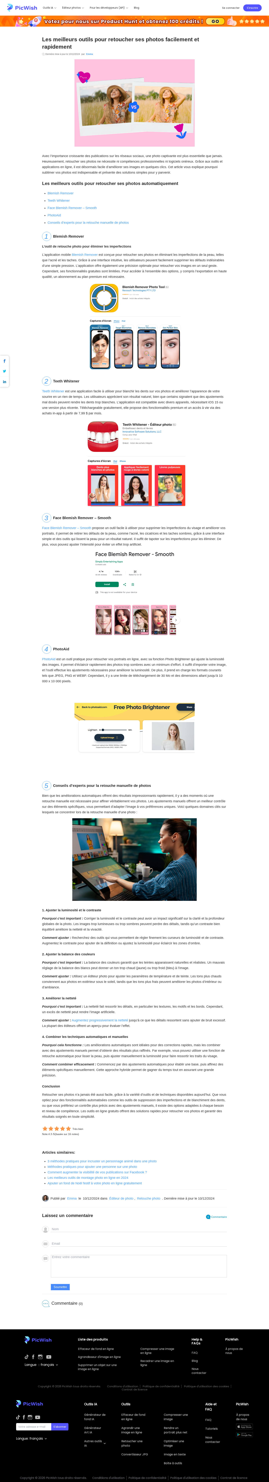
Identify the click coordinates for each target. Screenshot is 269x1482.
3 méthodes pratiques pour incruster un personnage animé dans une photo (102, 1161)
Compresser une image (176, 1417)
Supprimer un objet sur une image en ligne (97, 1367)
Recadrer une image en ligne (157, 1363)
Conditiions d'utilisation (108, 1478)
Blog (136, 8)
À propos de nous (234, 1351)
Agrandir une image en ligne (131, 1430)
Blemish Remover (61, 193)
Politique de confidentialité (161, 1386)
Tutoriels (211, 1429)
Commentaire (217, 1216)
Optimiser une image (174, 1443)
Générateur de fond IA (95, 1417)
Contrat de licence (134, 1389)
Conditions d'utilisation (122, 1386)
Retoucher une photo (132, 1443)
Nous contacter (199, 1371)
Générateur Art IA (92, 1430)
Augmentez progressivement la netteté (100, 1020)
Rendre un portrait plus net (175, 1430)
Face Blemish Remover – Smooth (72, 208)
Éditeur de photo (121, 1198)
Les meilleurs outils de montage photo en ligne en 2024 (88, 1178)
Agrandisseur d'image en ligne (99, 1357)
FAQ (195, 1353)
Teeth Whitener (59, 200)
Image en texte (175, 1454)
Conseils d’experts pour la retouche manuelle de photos (88, 222)
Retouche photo (148, 1198)
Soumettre (60, 1287)
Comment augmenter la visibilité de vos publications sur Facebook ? (97, 1172)
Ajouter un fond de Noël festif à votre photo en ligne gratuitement (95, 1183)
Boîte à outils (173, 1463)
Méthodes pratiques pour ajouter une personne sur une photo (92, 1167)
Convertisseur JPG (134, 1454)
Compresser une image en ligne (157, 1351)
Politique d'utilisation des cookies (206, 1386)
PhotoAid (54, 215)
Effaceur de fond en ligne (96, 1349)
